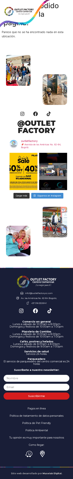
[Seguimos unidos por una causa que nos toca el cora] (53, 171)
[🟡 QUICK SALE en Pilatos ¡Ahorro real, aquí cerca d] (24, 171)
